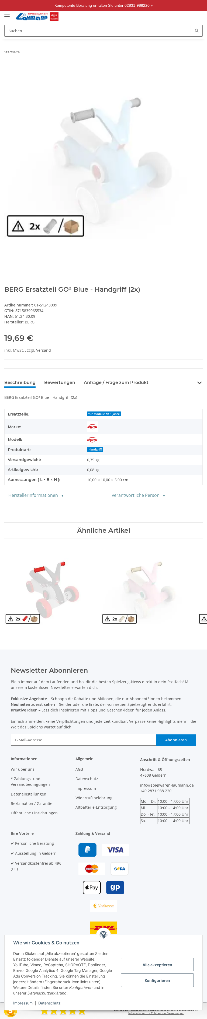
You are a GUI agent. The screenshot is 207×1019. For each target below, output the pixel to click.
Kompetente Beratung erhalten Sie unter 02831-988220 (102, 5)
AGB (79, 769)
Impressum (23, 1003)
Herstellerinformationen (33, 495)
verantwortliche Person (136, 495)
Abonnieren (176, 739)
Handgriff (95, 449)
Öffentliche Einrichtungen (34, 812)
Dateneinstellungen (28, 794)
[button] (167, 16)
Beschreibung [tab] (20, 382)
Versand (43, 350)
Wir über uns (22, 769)
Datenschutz (49, 1003)
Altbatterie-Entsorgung (96, 807)
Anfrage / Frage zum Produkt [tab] (116, 382)
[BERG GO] (92, 440)
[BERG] (92, 426)
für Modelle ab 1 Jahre (104, 414)
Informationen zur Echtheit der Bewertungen (156, 1013)
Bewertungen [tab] (59, 382)
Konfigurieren (157, 980)
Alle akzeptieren (157, 964)
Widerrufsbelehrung (93, 797)
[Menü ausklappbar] (7, 14)
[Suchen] (197, 30)
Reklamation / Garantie (31, 803)
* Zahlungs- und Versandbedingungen (30, 781)
